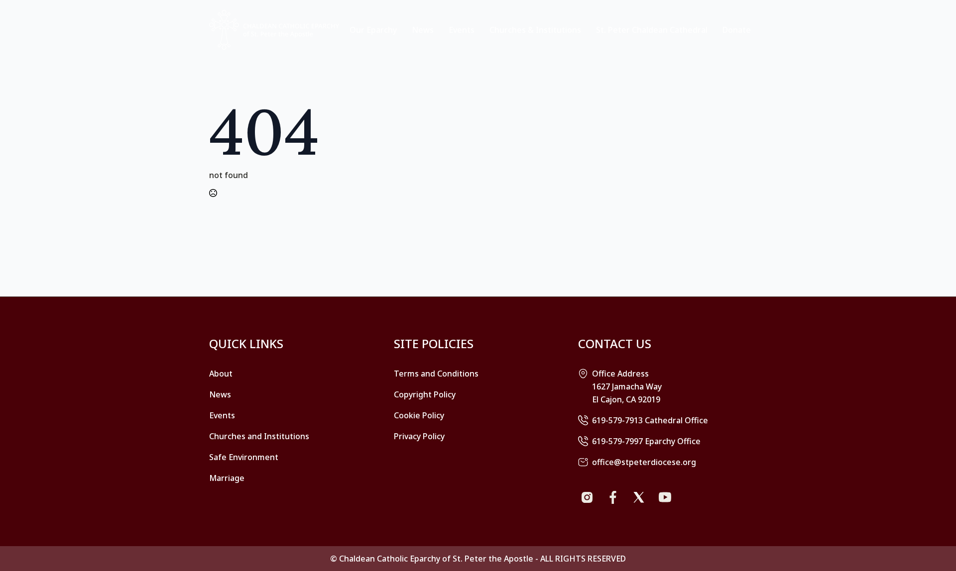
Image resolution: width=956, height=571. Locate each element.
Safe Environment (243, 457)
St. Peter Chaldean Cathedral (652, 29)
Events (462, 29)
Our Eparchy (373, 29)
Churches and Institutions (259, 436)
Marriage (226, 478)
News (423, 29)
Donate (736, 29)
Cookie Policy (419, 415)
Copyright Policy (425, 394)
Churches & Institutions (535, 29)
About (221, 373)
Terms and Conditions (436, 373)
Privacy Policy (419, 436)
